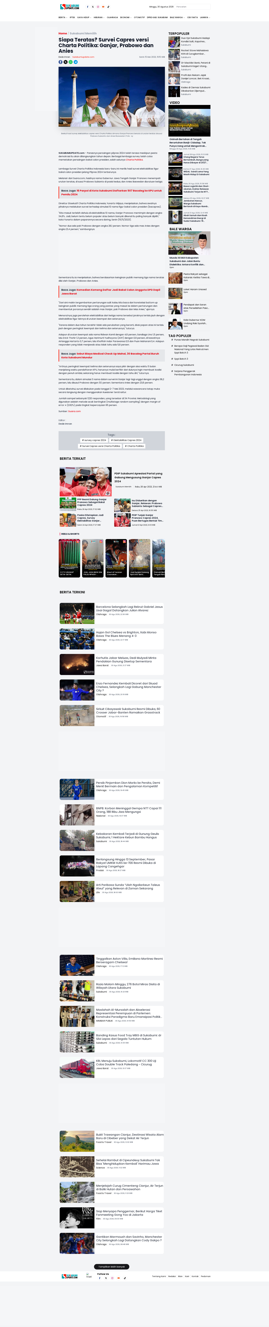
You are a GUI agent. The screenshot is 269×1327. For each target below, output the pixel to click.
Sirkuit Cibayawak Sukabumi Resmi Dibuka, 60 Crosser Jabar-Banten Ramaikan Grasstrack (128, 710)
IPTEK (72, 17)
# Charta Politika (134, 446)
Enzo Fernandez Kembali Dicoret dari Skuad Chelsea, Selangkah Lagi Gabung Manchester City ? (128, 686)
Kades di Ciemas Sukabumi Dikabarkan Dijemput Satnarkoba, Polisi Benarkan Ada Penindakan (195, 92)
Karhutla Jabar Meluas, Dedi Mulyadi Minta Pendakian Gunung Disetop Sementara (126, 659)
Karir (187, 1276)
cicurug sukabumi (184, 365)
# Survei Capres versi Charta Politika (100, 446)
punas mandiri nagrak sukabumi (191, 339)
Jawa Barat (102, 665)
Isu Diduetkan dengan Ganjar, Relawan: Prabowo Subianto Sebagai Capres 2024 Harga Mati (147, 505)
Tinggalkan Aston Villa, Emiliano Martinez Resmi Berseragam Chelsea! (129, 960)
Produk (100, 870)
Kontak (195, 1276)
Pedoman (206, 1276)
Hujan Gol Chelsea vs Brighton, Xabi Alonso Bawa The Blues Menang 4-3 (126, 634)
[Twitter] (93, 6)
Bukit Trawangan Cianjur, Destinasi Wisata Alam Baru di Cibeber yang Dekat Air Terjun (130, 1136)
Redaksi (172, 1276)
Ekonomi (124, 17)
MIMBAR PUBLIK (104, 1020)
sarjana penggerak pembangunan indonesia (188, 373)
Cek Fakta (192, 17)
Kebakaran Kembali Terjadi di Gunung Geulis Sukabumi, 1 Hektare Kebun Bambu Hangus (127, 835)
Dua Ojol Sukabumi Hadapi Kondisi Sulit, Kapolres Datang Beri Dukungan (195, 41)
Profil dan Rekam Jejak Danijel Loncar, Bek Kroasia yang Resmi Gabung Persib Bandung (195, 80)
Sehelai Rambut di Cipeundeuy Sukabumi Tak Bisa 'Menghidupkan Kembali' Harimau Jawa (128, 1162)
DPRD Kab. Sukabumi (157, 17)
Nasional (100, 815)
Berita (62, 17)
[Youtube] (103, 6)
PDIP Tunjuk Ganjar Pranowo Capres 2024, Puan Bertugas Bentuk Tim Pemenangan (147, 519)
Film (98, 1218)
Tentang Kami (159, 1276)
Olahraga (112, 17)
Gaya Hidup (83, 17)
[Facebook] (87, 6)
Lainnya (204, 17)
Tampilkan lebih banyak (111, 1266)
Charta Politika (134, 159)
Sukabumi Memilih (123, 486)
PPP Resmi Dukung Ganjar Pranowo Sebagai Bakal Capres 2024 (92, 502)
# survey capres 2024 (94, 440)
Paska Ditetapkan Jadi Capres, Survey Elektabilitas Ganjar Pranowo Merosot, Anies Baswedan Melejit (91, 521)
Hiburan (98, 17)
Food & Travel (103, 1142)
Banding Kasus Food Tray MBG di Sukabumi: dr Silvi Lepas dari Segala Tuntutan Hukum (128, 1037)
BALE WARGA (176, 17)
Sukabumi (101, 841)
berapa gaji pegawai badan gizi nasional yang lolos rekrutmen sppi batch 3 (191, 349)
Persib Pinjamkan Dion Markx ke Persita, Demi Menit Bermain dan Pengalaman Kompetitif (128, 784)
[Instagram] (98, 6)
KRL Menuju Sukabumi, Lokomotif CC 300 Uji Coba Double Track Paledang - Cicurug (126, 1062)
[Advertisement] (46, 78)
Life (98, 892)
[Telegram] (76, 62)
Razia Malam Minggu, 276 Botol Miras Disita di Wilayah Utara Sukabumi (128, 986)
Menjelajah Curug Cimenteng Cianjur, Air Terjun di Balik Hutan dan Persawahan (129, 1187)
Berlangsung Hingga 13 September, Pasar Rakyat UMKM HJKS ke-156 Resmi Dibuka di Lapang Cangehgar (126, 862)
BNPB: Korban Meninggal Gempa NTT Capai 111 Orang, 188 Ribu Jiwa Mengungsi (129, 810)
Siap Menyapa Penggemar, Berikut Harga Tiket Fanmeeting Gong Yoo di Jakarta (129, 1213)
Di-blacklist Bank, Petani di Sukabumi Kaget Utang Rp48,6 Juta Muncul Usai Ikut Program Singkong (195, 68)
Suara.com (74, 411)
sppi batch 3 (181, 358)
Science (100, 1167)
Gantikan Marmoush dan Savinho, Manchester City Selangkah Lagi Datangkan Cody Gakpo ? (129, 1238)
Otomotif (139, 17)
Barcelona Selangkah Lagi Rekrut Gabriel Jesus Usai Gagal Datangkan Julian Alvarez (129, 608)
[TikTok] (108, 6)
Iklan (180, 1276)
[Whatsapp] (71, 62)
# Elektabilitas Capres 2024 (126, 440)
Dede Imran (64, 57)
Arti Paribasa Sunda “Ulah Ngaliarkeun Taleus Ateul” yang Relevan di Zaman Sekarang (128, 886)
